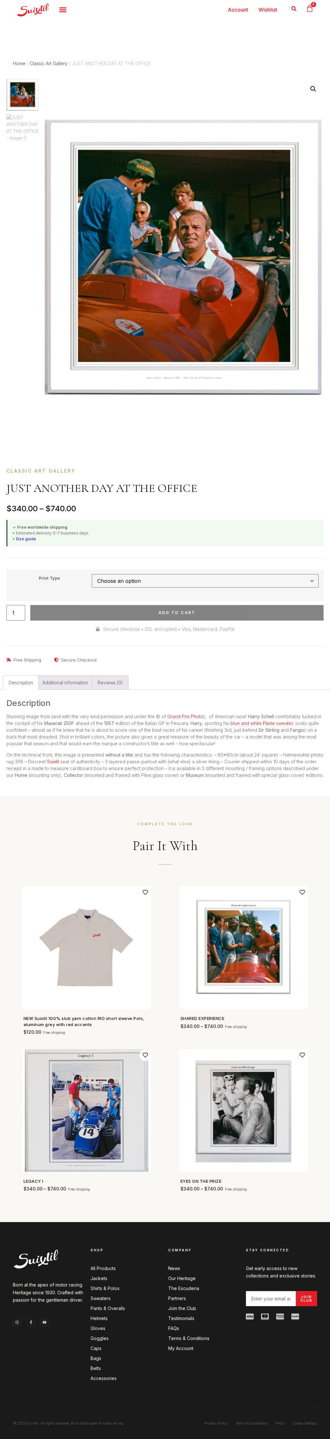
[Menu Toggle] (63, 10)
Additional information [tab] (65, 682)
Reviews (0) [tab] (110, 682)
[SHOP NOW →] (86, 947)
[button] (294, 8)
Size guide (26, 538)
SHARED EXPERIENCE (202, 1018)
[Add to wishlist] (145, 892)
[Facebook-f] (30, 1322)
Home (19, 63)
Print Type (49, 578)
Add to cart (177, 612)
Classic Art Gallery (49, 63)
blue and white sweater (261, 723)
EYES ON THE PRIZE (201, 1181)
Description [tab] (21, 682)
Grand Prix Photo (185, 716)
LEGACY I (34, 1181)
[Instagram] (17, 1322)
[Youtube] (44, 1322)
